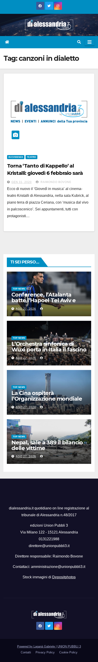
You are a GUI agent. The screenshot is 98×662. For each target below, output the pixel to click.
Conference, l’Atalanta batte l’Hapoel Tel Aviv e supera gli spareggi (43, 300)
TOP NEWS (19, 288)
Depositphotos (64, 577)
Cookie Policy (68, 652)
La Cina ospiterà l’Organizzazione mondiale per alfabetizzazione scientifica (46, 401)
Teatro (31, 157)
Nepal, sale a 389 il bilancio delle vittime (47, 445)
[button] (79, 42)
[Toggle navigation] (90, 42)
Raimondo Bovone (55, 182)
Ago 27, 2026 (26, 308)
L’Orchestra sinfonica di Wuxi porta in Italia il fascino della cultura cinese (48, 349)
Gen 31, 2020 (21, 182)
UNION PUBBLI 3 (69, 646)
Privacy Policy (45, 652)
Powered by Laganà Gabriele (36, 646)
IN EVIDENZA (15, 157)
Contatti (26, 652)
